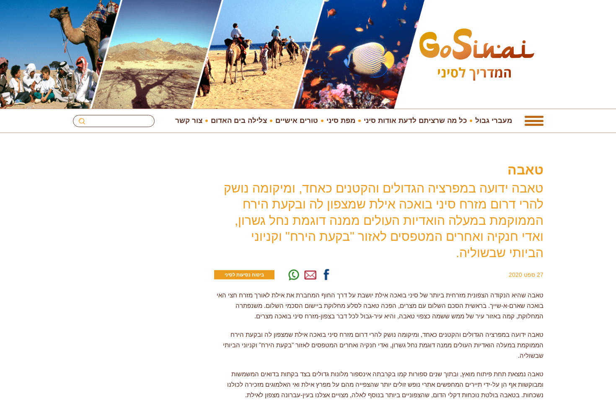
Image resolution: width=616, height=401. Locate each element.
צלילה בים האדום (239, 121)
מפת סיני (340, 121)
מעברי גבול (493, 121)
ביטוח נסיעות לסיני (244, 274)
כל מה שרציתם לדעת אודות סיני (415, 121)
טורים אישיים (296, 121)
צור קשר (188, 121)
